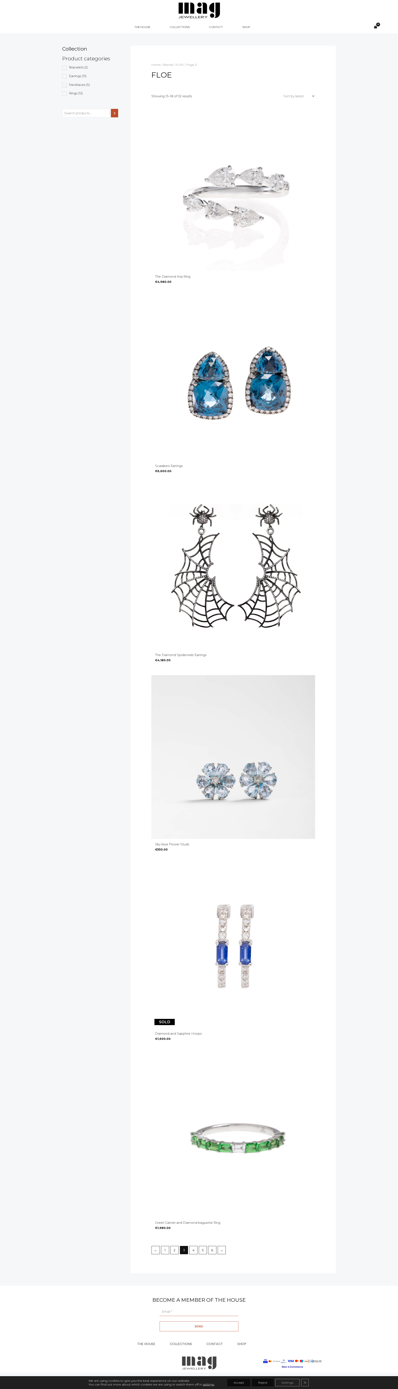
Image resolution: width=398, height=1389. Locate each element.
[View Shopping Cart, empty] (375, 27)
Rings (76, 93)
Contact (214, 1344)
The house (146, 1344)
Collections (181, 1344)
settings (208, 1384)
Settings (287, 1382)
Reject (262, 1382)
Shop (241, 1344)
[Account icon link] (385, 27)
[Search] (114, 113)
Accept (239, 1382)
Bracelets (78, 67)
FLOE (180, 64)
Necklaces (79, 85)
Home (156, 64)
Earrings (78, 76)
